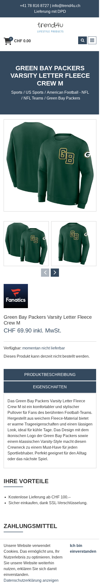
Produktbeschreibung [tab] (49, 375)
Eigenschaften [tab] (50, 387)
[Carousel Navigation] (50, 273)
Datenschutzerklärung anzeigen (31, 580)
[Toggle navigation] (92, 40)
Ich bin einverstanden (83, 548)
